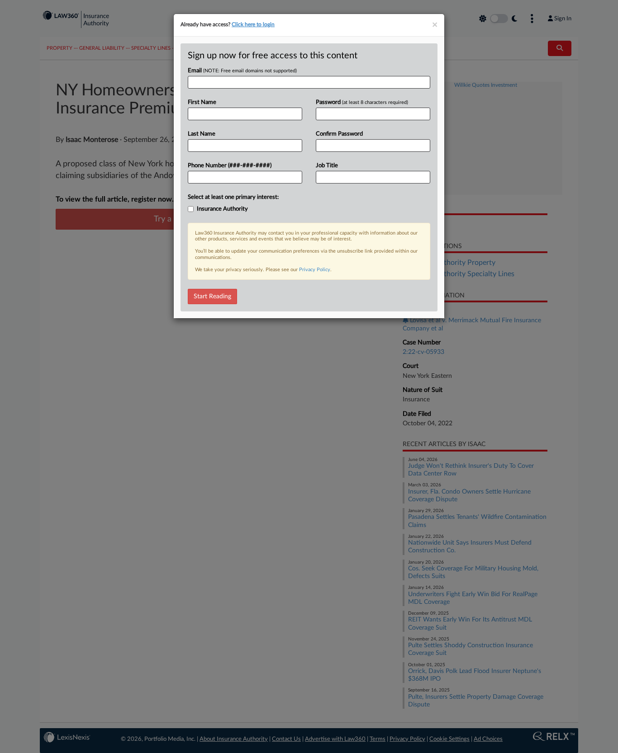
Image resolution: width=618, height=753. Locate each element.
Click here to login (253, 24)
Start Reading (212, 296)
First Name (202, 102)
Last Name (201, 134)
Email (242, 71)
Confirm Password (339, 134)
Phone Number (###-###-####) (229, 166)
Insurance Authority (222, 209)
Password (362, 102)
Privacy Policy (314, 269)
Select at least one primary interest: (233, 197)
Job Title (327, 166)
